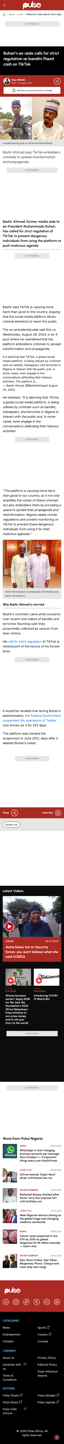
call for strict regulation (25, 641)
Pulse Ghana (11, 1395)
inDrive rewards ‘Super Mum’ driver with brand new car (37, 1176)
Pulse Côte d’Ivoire (10, 1411)
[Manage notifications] (57, 1437)
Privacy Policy (47, 1357)
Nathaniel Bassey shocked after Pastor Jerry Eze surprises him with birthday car (39, 1198)
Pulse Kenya (10, 1402)
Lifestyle (25, 1170)
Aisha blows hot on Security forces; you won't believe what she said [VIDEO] (31, 952)
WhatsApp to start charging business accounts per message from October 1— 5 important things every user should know (39, 1155)
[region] (32, 997)
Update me (11, 824)
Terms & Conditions (10, 1377)
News (11, 14)
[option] (18, 998)
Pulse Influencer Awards (48, 1373)
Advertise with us (12, 1366)
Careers (43, 1334)
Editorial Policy (47, 1364)
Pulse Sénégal (46, 1395)
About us (8, 1357)
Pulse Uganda (46, 1402)
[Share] (57, 81)
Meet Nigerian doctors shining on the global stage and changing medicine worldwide (40, 1219)
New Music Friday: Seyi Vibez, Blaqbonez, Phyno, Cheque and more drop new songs (39, 1263)
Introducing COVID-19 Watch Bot (46, 997)
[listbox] (33, 997)
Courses (43, 1341)
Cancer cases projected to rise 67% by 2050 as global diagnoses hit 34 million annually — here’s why (40, 1241)
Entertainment (29, 1190)
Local (20, 14)
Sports (42, 1327)
